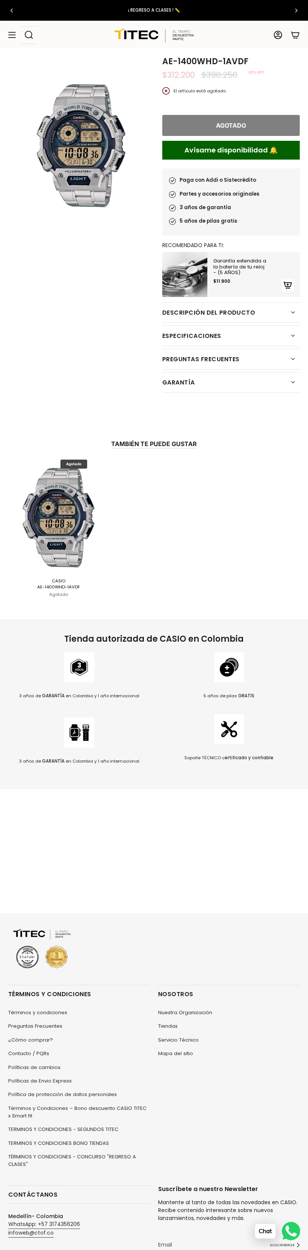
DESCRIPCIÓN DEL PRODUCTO (208, 312)
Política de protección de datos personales (62, 1094)
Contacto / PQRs (28, 1053)
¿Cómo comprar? (30, 1039)
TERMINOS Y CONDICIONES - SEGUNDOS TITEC (63, 1129)
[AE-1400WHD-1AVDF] (58, 516)
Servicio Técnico (178, 1039)
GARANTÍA (178, 382)
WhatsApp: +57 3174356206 (44, 1224)
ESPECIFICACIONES (191, 336)
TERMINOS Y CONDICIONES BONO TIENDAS (58, 1143)
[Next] (296, 10)
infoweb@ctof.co (31, 1232)
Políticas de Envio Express (40, 1080)
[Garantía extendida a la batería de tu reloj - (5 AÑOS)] (184, 274)
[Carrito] (295, 35)
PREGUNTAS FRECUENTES (200, 359)
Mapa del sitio (175, 1053)
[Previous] (11, 10)
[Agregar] (288, 285)
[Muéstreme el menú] (12, 35)
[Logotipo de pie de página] (42, 949)
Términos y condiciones (37, 1012)
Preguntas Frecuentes (35, 1026)
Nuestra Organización (185, 1012)
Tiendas (168, 1026)
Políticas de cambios (34, 1067)
